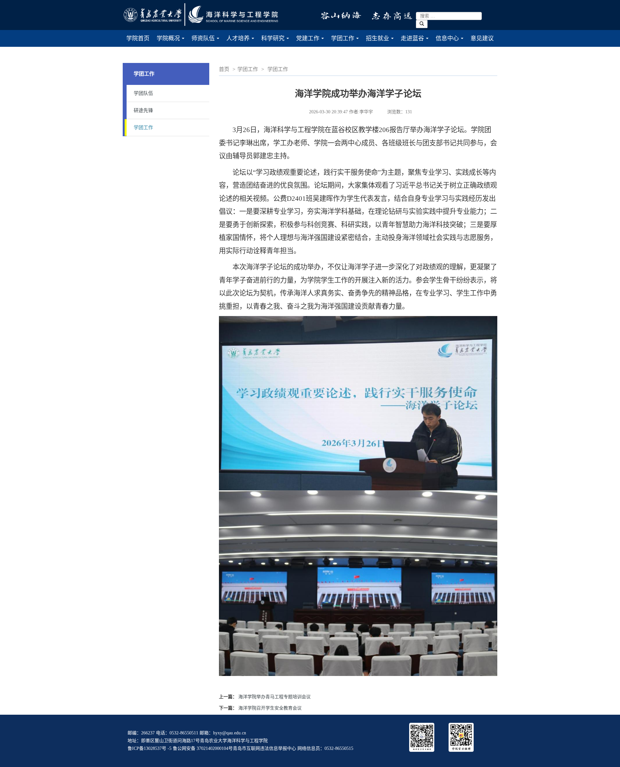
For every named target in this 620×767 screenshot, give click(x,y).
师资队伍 (207, 41)
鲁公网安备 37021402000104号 (203, 748)
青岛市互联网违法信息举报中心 (264, 748)
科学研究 (277, 41)
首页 (224, 69)
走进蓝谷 (416, 41)
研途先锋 (143, 110)
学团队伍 (143, 93)
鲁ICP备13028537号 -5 (149, 748)
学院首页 (138, 38)
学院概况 (172, 41)
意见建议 (482, 38)
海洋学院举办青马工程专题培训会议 (274, 696)
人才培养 (242, 41)
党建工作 (311, 41)
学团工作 (346, 41)
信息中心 (451, 41)
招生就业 (381, 41)
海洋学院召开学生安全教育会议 (270, 708)
